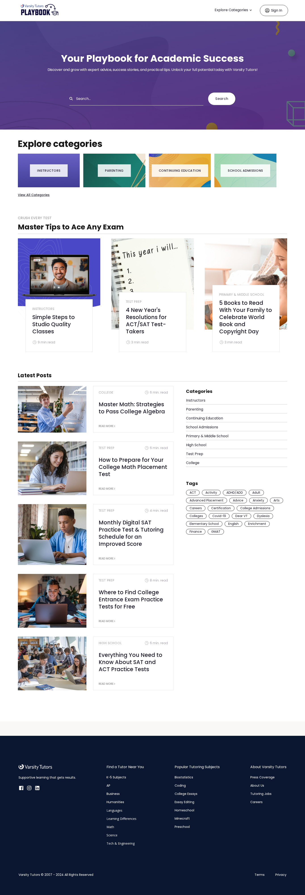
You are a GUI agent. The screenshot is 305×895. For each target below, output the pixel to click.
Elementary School (204, 524)
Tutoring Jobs (261, 794)
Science (112, 835)
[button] (234, 10)
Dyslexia (263, 516)
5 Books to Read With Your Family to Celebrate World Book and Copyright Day (245, 317)
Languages (114, 810)
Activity (211, 492)
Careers (196, 508)
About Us (257, 785)
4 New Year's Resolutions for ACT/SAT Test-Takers (146, 320)
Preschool (182, 827)
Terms (260, 874)
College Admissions (255, 508)
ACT (193, 492)
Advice (238, 500)
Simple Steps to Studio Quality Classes (53, 324)
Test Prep (134, 301)
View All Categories (34, 195)
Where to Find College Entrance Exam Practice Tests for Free (131, 599)
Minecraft (182, 818)
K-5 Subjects (116, 777)
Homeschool (184, 810)
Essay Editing (184, 802)
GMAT (215, 531)
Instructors (43, 309)
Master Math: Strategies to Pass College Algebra (132, 408)
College (106, 392)
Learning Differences (121, 819)
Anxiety (258, 500)
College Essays (186, 794)
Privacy (280, 874)
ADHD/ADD (234, 492)
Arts (277, 500)
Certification (221, 508)
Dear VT (241, 516)
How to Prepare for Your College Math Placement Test (133, 467)
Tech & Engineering (121, 843)
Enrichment (257, 524)
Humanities (115, 802)
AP (108, 785)
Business (113, 794)
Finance (196, 531)
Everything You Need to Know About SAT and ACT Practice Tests (130, 662)
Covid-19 (219, 516)
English (233, 524)
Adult (256, 492)
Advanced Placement (207, 500)
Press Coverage (262, 777)
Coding (180, 785)
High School (110, 643)
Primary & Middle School (241, 294)
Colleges (196, 516)
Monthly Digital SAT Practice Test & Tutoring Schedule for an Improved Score (131, 533)
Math (110, 827)
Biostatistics (184, 777)
